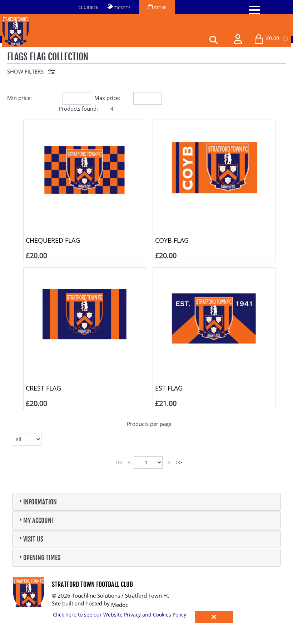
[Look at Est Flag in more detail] (214, 273)
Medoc (119, 604)
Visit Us (33, 539)
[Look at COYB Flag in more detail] (214, 126)
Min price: (19, 97)
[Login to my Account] (238, 38)
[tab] (146, 502)
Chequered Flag (53, 240)
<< (119, 462)
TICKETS (121, 8)
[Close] (214, 617)
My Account (38, 520)
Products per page (149, 423)
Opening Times (41, 558)
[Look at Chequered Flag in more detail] (84, 126)
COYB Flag (172, 240)
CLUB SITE (89, 7)
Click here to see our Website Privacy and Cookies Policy (120, 614)
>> (179, 462)
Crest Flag (43, 388)
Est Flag (169, 388)
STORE (160, 8)
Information (40, 502)
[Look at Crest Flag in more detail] (84, 273)
